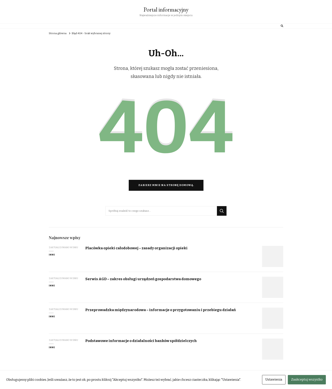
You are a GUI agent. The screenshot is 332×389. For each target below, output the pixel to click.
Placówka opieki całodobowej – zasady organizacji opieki (136, 248)
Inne (52, 254)
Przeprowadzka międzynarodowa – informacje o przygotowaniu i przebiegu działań (160, 310)
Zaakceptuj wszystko (307, 379)
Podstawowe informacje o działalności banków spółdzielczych (141, 341)
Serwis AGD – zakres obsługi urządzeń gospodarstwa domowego (143, 279)
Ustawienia (273, 379)
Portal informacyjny (166, 9)
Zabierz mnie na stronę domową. (166, 185)
